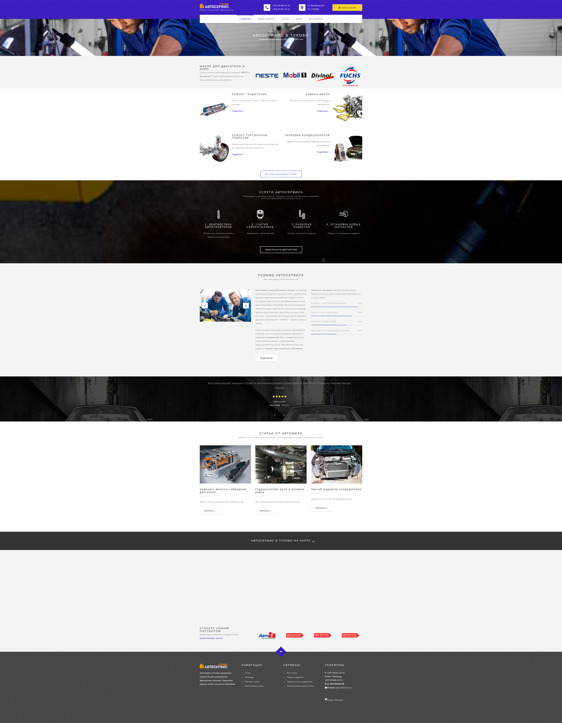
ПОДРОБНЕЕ (266, 358)
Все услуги (292, 673)
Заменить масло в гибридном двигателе (223, 491)
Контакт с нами (252, 681)
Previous (205, 306)
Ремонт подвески (295, 677)
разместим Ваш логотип (211, 638)
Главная (245, 19)
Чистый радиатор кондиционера (336, 489)
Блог (299, 19)
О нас (286, 19)
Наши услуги (266, 19)
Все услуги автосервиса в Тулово (281, 174)
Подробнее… (238, 111)
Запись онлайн (349, 7)
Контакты (316, 19)
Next (246, 306)
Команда (249, 677)
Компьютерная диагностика (300, 686)
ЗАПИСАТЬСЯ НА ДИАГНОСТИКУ (281, 250)
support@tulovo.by (343, 687)
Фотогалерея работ (254, 686)
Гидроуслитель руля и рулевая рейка (280, 491)
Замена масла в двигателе (300, 681)
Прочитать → (210, 510)
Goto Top (281, 652)
